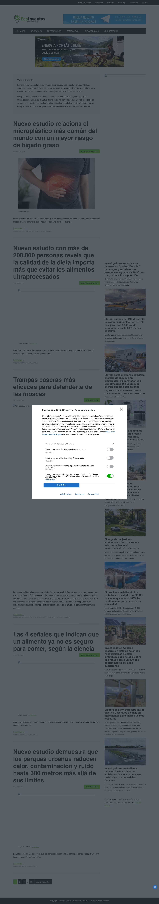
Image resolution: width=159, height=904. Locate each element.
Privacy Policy (93, 494)
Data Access (79, 494)
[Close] (122, 410)
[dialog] (79, 452)
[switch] (110, 449)
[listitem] (79, 444)
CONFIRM (61, 485)
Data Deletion (65, 494)
